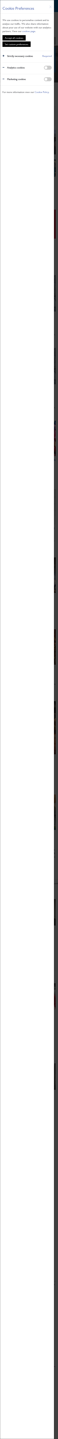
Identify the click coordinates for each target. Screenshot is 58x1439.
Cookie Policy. (42, 92)
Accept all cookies (14, 38)
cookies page (28, 31)
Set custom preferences (16, 44)
